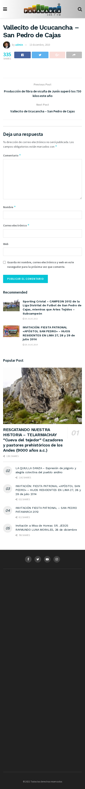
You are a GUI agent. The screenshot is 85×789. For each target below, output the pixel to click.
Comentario (12, 155)
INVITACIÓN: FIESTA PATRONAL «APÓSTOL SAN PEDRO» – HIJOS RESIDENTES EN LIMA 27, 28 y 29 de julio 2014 (48, 490)
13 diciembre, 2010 (40, 45)
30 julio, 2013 (31, 318)
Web (5, 244)
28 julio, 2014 (31, 344)
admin (19, 45)
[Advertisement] (42, 612)
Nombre (9, 207)
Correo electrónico (16, 225)
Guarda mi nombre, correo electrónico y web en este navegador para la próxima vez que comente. (40, 264)
